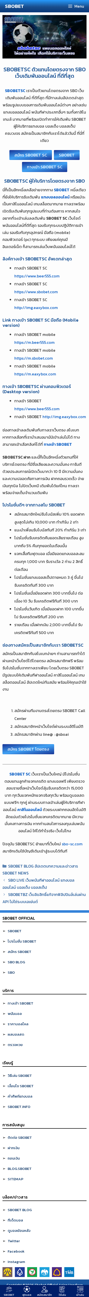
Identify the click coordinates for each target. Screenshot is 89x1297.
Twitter (14, 1241)
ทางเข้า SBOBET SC (44, 167)
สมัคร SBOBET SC (30, 155)
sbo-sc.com (72, 844)
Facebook (16, 1251)
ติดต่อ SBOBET (20, 1137)
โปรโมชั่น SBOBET (22, 941)
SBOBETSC (15, 91)
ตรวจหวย (15, 1044)
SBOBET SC (19, 774)
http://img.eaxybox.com (36, 307)
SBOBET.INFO (19, 1106)
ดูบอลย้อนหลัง (19, 1230)
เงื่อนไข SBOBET (21, 1086)
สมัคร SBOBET (19, 951)
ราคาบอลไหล (18, 1024)
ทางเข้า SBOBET (20, 1003)
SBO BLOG (16, 962)
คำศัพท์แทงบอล (20, 1096)
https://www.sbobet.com (36, 292)
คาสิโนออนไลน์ (29, 810)
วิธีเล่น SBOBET (20, 1075)
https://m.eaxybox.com (35, 374)
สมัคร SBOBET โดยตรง (28, 749)
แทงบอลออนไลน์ (55, 197)
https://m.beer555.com (34, 342)
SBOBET (14, 6)
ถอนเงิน (14, 1158)
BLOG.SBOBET (20, 1168)
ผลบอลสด (16, 1034)
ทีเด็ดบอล (15, 1220)
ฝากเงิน (14, 1148)
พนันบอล (15, 1013)
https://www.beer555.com (37, 276)
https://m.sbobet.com (33, 358)
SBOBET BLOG (20, 1210)
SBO (11, 972)
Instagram (16, 1261)
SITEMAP (15, 1179)
